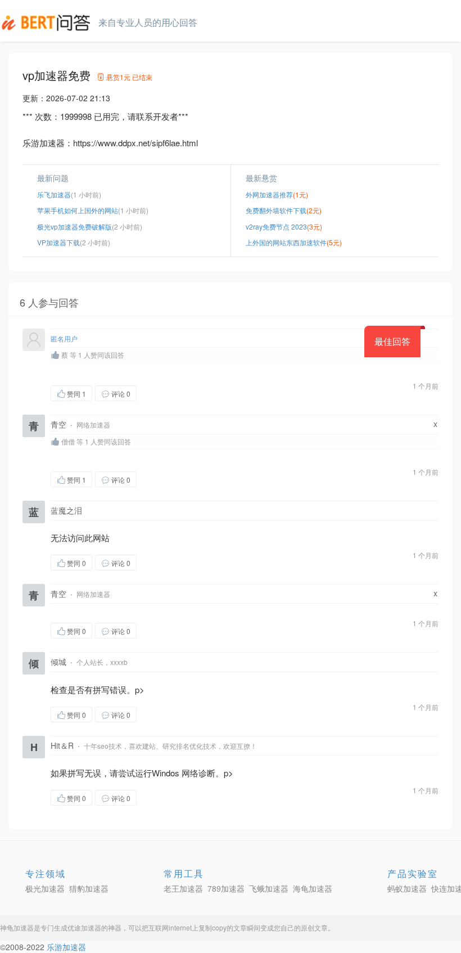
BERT (48, 22)
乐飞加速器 (54, 194)
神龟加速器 (17, 927)
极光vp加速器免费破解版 (74, 226)
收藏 (159, 393)
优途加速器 (84, 927)
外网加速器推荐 (269, 194)
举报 (190, 393)
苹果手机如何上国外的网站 (77, 210)
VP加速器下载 (58, 242)
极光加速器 (45, 888)
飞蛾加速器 (268, 888)
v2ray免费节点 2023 (276, 226)
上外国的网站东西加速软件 (286, 242)
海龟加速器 (312, 888)
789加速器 (226, 888)
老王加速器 (183, 888)
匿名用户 (64, 338)
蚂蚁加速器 (407, 888)
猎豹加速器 (89, 888)
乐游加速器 (66, 946)
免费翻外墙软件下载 (276, 210)
